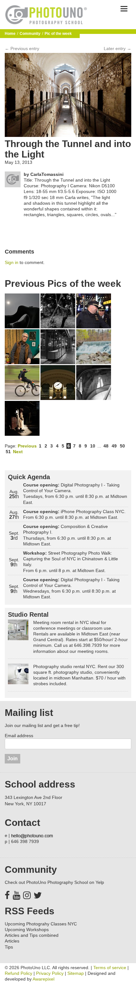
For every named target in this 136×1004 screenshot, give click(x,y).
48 (105, 445)
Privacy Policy (50, 973)
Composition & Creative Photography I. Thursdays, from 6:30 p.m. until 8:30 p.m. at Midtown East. (67, 535)
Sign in (11, 262)
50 (122, 445)
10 (92, 445)
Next (18, 451)
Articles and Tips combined (32, 935)
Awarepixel (43, 978)
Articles (12, 940)
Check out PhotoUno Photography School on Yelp (54, 882)
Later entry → (117, 48)
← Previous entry (22, 48)
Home (10, 33)
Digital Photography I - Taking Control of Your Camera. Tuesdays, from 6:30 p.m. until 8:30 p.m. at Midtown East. (75, 493)
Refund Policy (18, 973)
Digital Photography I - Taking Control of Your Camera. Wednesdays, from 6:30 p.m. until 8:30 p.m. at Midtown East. (71, 588)
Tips (9, 946)
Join (12, 758)
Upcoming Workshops (27, 929)
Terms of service (109, 967)
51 (8, 451)
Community (30, 33)
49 (114, 445)
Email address (19, 735)
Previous (27, 445)
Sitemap (75, 973)
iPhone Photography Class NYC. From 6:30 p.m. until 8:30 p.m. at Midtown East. (74, 514)
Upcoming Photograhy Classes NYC (41, 923)
